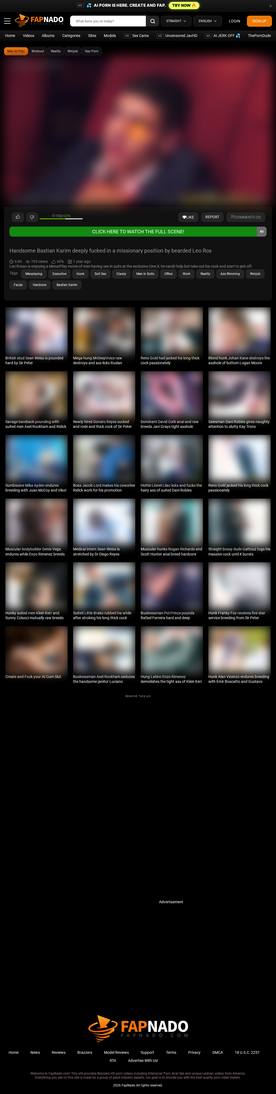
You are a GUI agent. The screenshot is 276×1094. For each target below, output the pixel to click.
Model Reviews (116, 1052)
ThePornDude (259, 35)
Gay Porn (91, 51)
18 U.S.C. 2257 (247, 1052)
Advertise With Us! (143, 1060)
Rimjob (73, 51)
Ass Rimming (230, 274)
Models (110, 35)
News (35, 1052)
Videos (28, 35)
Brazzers (84, 1052)
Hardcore (39, 285)
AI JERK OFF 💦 (223, 35)
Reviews (58, 1052)
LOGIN (234, 21)
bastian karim (67, 285)
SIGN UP (259, 21)
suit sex (100, 274)
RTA (113, 1060)
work (186, 274)
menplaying (33, 274)
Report (212, 217)
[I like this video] (18, 217)
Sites (92, 35)
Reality (56, 51)
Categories (71, 35)
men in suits (145, 274)
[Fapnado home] (138, 1042)
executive (59, 274)
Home (10, 35)
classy (121, 274)
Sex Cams (137, 35)
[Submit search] (152, 21)
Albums (48, 35)
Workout (38, 51)
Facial (18, 285)
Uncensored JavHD (177, 35)
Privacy (194, 1052)
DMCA (217, 1052)
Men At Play (16, 51)
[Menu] (7, 21)
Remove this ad (138, 696)
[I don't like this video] (32, 217)
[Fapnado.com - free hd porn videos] (39, 21)
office (168, 274)
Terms (171, 1052)
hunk (80, 274)
